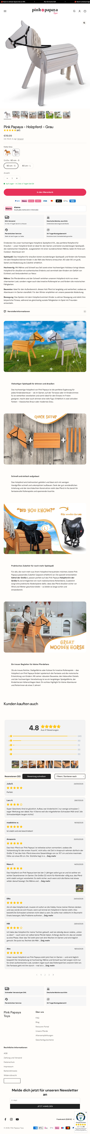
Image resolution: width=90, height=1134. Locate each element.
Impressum (8, 1066)
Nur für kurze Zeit (43, 2)
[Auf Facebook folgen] (5, 1119)
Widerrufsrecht (10, 1075)
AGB (6, 1053)
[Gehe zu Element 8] (66, 115)
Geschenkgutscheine (45, 1040)
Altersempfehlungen (44, 1035)
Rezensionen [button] (13, 776)
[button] (12, 130)
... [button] (50, 856)
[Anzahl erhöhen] (16, 178)
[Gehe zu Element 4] (33, 115)
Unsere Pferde (42, 1031)
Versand (20, 139)
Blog (37, 1022)
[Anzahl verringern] (7, 178)
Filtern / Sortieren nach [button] (67, 776)
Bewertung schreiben (36, 776)
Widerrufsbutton (12, 1081)
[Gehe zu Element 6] (49, 115)
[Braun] (7, 152)
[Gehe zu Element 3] (24, 115)
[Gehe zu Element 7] (58, 115)
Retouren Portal (42, 1026)
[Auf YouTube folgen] (17, 1119)
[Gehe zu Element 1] (7, 115)
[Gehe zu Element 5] (41, 115)
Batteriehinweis (10, 1071)
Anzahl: (7, 173)
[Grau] (16, 152)
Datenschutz (9, 1062)
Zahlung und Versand (13, 1058)
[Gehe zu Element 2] (16, 115)
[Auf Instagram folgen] (11, 1119)
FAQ (37, 1018)
